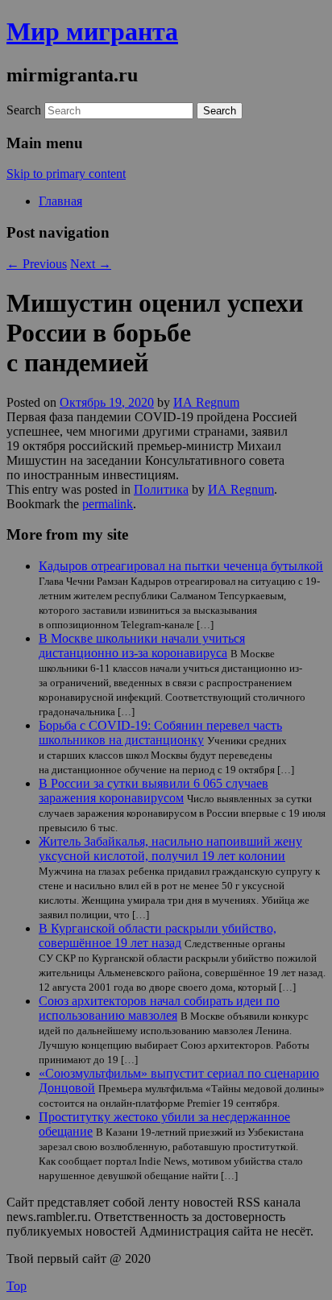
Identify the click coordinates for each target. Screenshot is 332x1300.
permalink (107, 504)
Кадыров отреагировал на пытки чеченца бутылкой (181, 566)
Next (90, 264)
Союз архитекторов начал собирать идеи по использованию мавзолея (159, 1008)
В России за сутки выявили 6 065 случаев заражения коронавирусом (153, 790)
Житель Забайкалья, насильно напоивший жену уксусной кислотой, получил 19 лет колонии (170, 848)
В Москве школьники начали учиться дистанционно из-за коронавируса (142, 645)
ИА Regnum (206, 402)
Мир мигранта (92, 31)
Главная (60, 201)
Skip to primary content (66, 173)
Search (23, 110)
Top (16, 1286)
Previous (36, 264)
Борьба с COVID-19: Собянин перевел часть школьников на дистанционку (160, 732)
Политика (161, 489)
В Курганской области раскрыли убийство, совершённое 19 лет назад (157, 935)
